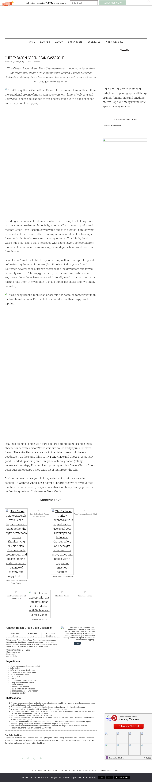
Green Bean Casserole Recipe (24, 740)
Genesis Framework (87, 770)
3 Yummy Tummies (76, 21)
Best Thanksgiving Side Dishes (46, 737)
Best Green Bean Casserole (24, 737)
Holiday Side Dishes (38, 743)
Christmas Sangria (52, 483)
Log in (116, 770)
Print (77, 643)
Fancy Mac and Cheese (64, 456)
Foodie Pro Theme (62, 770)
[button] (76, 3)
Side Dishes (18, 735)
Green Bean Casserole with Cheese (73, 740)
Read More (122, 777)
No (109, 777)
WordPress (105, 770)
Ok (101, 777)
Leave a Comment (33, 62)
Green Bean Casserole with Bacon (48, 740)
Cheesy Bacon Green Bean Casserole (34, 57)
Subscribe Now (113, 2)
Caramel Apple (28, 483)
